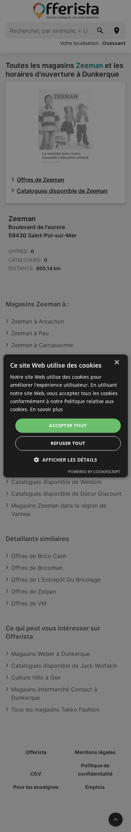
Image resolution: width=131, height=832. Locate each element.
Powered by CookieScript (94, 471)
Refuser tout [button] (68, 443)
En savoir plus (46, 409)
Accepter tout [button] (68, 425)
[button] (65, 460)
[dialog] (65, 415)
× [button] (116, 362)
